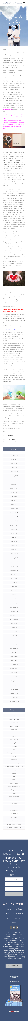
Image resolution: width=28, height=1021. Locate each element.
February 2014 (14, 644)
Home (8, 909)
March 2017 (14, 504)
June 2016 (14, 537)
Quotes (14, 793)
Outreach (18, 918)
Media (14, 773)
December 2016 (14, 512)
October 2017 (14, 484)
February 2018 (14, 471)
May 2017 (14, 500)
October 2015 (14, 570)
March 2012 (14, 652)
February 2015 (14, 603)
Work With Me (18, 914)
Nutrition (14, 780)
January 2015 (14, 607)
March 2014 (14, 640)
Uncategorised (14, 810)
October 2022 (14, 455)
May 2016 (14, 541)
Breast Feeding (14, 739)
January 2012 (14, 656)
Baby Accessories (14, 719)
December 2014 (14, 611)
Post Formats (14, 783)
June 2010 (14, 676)
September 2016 (14, 525)
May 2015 (14, 590)
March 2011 (14, 660)
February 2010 (14, 689)
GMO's (14, 756)
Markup (14, 770)
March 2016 (14, 549)
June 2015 (14, 586)
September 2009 (14, 701)
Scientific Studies (14, 800)
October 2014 (14, 619)
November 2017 (14, 480)
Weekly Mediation (14, 821)
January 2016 (14, 558)
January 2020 (14, 459)
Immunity (14, 759)
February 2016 (14, 553)
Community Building (14, 743)
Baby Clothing (14, 726)
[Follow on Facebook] (11, 927)
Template (14, 803)
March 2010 (14, 685)
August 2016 (14, 529)
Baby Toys (14, 729)
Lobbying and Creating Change (14, 766)
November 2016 (14, 517)
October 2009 (14, 697)
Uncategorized (14, 813)
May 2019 (14, 463)
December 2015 (14, 562)
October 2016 (14, 521)
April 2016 (14, 545)
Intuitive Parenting (14, 763)
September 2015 (14, 574)
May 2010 (14, 681)
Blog (14, 31)
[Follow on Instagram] (14, 927)
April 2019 (14, 467)
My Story (18, 909)
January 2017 (14, 508)
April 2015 (14, 594)
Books (14, 736)
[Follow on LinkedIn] (17, 927)
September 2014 (14, 623)
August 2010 (14, 672)
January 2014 (14, 648)
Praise (6, 914)
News (14, 776)
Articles (14, 716)
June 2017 (14, 496)
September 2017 (14, 488)
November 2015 (14, 566)
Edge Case (14, 746)
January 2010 (14, 693)
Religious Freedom (14, 796)
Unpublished (14, 817)
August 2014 (14, 627)
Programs (14, 790)
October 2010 (14, 664)
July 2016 (14, 533)
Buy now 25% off (14, 965)
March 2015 (14, 599)
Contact (14, 923)
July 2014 (14, 631)
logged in (12, 442)
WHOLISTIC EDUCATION (14, 827)
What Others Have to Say (14, 824)
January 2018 (14, 476)
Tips (14, 806)
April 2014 (14, 635)
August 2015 (14, 578)
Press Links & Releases (14, 786)
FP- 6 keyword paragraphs (14, 753)
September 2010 (14, 668)
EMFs (14, 749)
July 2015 (14, 582)
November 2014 (14, 615)
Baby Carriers (14, 722)
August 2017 (14, 492)
